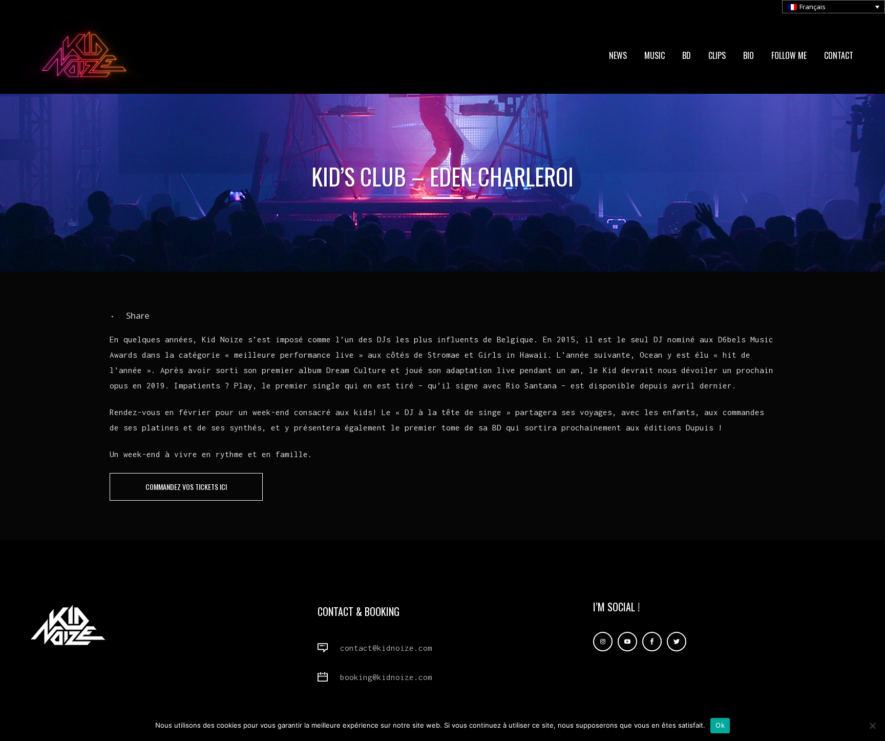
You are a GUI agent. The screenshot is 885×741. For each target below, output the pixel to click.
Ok (720, 725)
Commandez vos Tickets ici (186, 486)
